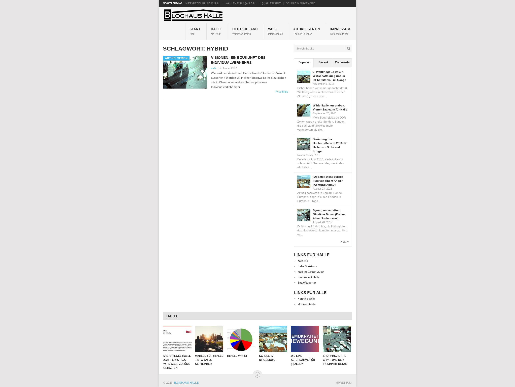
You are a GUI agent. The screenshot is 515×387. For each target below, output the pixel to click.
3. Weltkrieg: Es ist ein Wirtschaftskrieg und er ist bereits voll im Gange (329, 76)
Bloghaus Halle (186, 382)
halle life (303, 260)
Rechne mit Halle (308, 277)
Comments (342, 62)
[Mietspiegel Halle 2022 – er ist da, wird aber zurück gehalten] (177, 339)
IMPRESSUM (340, 31)
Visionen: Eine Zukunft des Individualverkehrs (238, 60)
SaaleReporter (307, 282)
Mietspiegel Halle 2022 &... (202, 3)
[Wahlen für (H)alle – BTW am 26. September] (209, 339)
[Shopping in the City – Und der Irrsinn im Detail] (337, 339)
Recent (323, 62)
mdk (213, 68)
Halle (216, 31)
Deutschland (245, 31)
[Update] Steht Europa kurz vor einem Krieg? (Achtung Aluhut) (328, 180)
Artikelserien (306, 31)
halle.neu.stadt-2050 (311, 271)
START (195, 31)
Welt (275, 31)
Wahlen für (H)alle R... (241, 3)
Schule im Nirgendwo (300, 3)
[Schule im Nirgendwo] (273, 339)
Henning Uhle (306, 298)
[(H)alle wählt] (241, 339)
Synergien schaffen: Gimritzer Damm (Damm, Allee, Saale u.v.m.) (329, 214)
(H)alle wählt (271, 3)
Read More (281, 91)
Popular (304, 62)
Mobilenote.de (307, 304)
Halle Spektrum (307, 266)
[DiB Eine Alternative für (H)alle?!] (305, 339)
